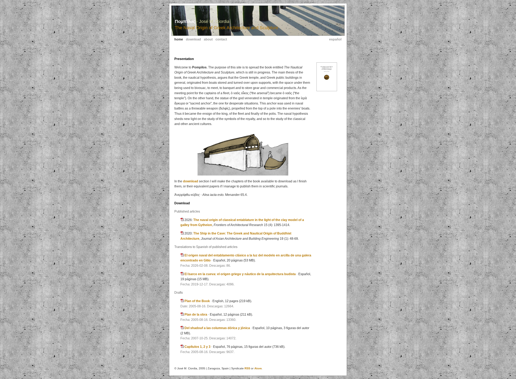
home (178, 39)
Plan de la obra (196, 314)
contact (221, 39)
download (193, 39)
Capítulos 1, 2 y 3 (197, 346)
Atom (258, 368)
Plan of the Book (197, 301)
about (208, 39)
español (335, 39)
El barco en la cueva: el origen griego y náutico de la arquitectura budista (240, 274)
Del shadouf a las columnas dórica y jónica (217, 328)
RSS (247, 368)
